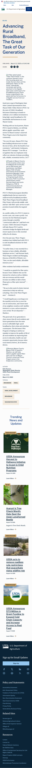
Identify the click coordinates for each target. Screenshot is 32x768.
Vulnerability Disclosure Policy (12, 709)
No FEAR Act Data (8, 747)
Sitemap (5, 758)
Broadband (7, 383)
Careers (5, 740)
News (4, 5)
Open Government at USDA (11, 701)
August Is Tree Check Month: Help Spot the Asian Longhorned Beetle (15, 514)
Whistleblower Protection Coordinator (14, 763)
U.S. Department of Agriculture (16, 9)
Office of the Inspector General (12, 724)
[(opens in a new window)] (4, 669)
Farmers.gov (6, 718)
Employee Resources (24, 5)
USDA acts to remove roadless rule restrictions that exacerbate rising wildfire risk (15, 565)
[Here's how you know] (16, 2)
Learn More (10, 478)
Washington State (11, 402)
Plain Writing (7, 703)
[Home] (3, 9)
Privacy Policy (7, 706)
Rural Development (11, 390)
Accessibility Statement (10, 687)
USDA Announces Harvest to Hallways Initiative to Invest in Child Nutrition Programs (15, 463)
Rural (16, 383)
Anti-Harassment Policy (10, 690)
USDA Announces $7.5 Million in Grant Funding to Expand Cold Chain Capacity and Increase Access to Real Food (15, 618)
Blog (13, 5)
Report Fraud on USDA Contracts (12, 755)
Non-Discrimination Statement (12, 698)
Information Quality (9, 695)
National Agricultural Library (11, 721)
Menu (29, 9)
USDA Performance (8, 760)
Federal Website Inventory (11, 745)
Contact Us (6, 742)
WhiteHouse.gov (8, 729)
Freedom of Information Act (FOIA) (13, 693)
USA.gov (5, 726)
